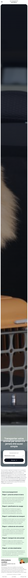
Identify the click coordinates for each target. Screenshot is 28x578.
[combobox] (14, 456)
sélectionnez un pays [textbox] (9, 455)
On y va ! (13, 460)
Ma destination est (14, 453)
